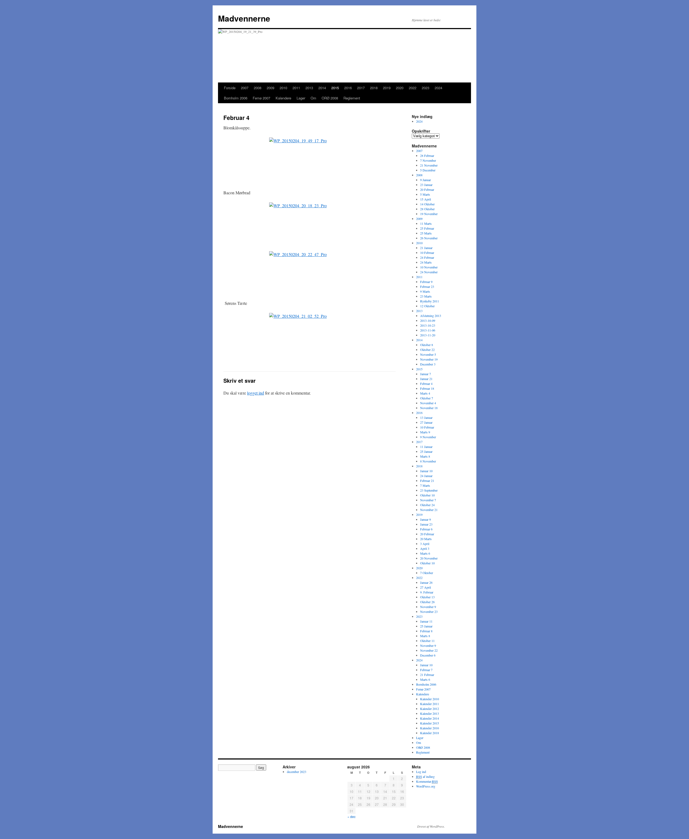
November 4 (428, 403)
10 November (429, 267)
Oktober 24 (427, 505)
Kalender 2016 (429, 728)
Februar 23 (427, 286)
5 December (427, 170)
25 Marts (426, 233)
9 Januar (425, 180)
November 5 (428, 354)
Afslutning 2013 (430, 315)
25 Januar (426, 451)
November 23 (429, 611)
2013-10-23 (427, 325)
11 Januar (426, 446)
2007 (244, 87)
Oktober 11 (427, 640)
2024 (438, 87)
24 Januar (426, 476)
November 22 (429, 650)
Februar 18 (427, 388)
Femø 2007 (261, 98)
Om (313, 98)
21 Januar (426, 248)
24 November (429, 272)
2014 (322, 87)
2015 (335, 87)
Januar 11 (426, 621)
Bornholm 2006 (235, 98)
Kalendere (283, 98)
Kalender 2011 (429, 704)
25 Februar (427, 228)
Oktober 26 (427, 602)
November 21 (429, 509)
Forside (229, 87)
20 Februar (427, 189)
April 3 (424, 548)
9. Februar (426, 592)
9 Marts (425, 291)
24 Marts (426, 262)
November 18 (429, 408)
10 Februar (427, 252)
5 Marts (425, 194)
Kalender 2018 (429, 733)
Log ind (421, 771)
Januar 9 (425, 519)
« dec (351, 816)
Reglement (351, 98)
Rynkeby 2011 (429, 301)
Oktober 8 (426, 345)
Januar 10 (426, 471)
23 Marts (426, 296)
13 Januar (426, 417)
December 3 (427, 364)
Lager (301, 98)
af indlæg (425, 776)
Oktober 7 (426, 398)
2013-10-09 (427, 320)
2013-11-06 (427, 330)
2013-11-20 (427, 335)
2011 (296, 87)
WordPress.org (425, 786)
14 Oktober (427, 204)
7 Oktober (426, 573)
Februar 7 (426, 670)
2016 (348, 87)
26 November (429, 238)
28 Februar (427, 155)
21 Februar (427, 674)
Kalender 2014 (429, 718)
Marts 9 (425, 432)
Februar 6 (426, 529)
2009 (270, 87)
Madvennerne (244, 18)
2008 (257, 87)
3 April (424, 543)
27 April (425, 587)
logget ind (255, 393)
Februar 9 (426, 281)
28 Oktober (427, 209)
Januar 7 (425, 374)
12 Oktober (427, 306)
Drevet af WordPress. (431, 826)
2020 (399, 87)
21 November (429, 165)
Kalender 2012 (429, 708)
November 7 (428, 500)
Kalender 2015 (429, 723)
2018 (374, 87)
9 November (428, 437)
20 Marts (426, 539)
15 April (425, 199)
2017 (361, 87)
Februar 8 (426, 631)
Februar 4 (426, 383)
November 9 (428, 607)
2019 (387, 87)
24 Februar (427, 257)
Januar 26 (426, 582)
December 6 (427, 655)
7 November (428, 160)
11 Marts (426, 223)
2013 (309, 87)
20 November (429, 558)
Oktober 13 (427, 597)
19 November (429, 214)
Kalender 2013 (429, 713)
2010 (283, 87)
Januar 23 (426, 524)
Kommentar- (427, 781)
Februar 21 (427, 480)
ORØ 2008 (330, 98)
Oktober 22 (427, 349)
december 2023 (296, 771)
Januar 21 (426, 379)
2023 (425, 87)
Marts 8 (425, 456)
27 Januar (426, 422)
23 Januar (426, 184)
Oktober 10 (427, 495)
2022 (412, 87)
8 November (428, 461)
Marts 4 (425, 393)
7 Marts (425, 485)
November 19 (429, 359)
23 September (429, 490)
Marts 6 (425, 553)
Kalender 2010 (429, 699)
